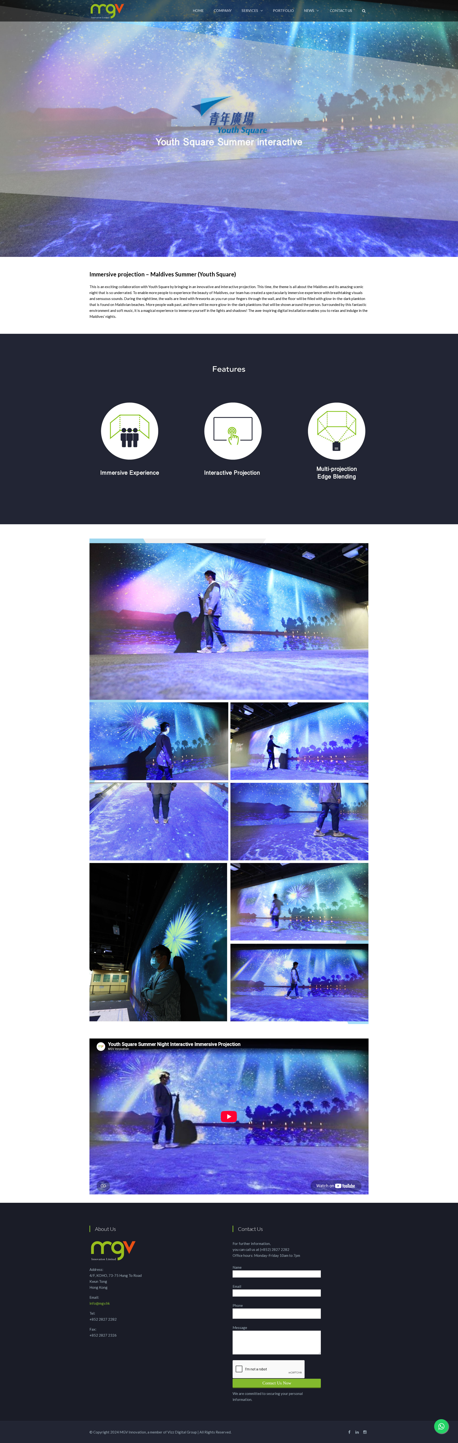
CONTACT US (341, 10)
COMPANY (223, 10)
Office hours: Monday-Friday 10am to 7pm (266, 1255)
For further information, (252, 1243)
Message (240, 1327)
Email (237, 1286)
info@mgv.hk (99, 1303)
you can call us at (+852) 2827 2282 (261, 1249)
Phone (238, 1305)
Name (237, 1267)
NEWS (309, 10)
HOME (198, 10)
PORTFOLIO (283, 10)
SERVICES (250, 10)
